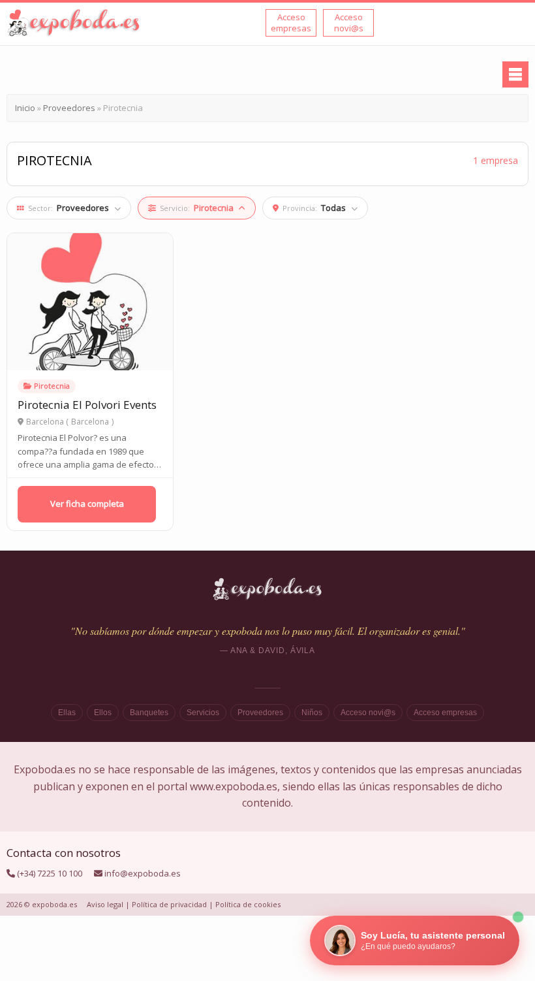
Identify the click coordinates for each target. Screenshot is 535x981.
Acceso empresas (445, 712)
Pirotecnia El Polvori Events (87, 404)
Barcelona (90, 422)
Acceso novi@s (368, 712)
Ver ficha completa (87, 503)
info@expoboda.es (142, 873)
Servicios (203, 712)
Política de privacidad (169, 904)
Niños (311, 712)
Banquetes (149, 712)
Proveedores (260, 712)
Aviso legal (105, 904)
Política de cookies (248, 904)
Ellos (103, 712)
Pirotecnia (52, 386)
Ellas (67, 712)
